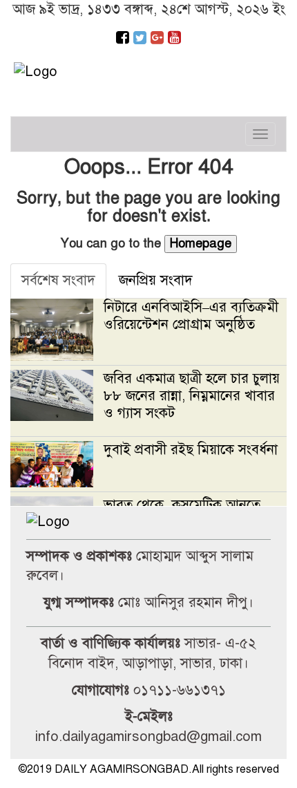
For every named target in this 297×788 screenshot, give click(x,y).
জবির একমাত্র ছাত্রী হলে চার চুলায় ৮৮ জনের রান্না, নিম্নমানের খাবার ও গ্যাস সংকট (192, 396)
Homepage (200, 243)
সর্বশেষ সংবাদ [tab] (58, 280)
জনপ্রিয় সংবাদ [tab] (156, 280)
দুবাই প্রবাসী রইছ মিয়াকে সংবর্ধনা (191, 449)
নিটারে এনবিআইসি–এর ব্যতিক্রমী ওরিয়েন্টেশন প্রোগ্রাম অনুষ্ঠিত (191, 316)
